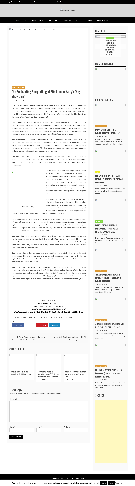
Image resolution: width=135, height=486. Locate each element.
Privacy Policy (73, 2)
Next (122, 46)
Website (67, 427)
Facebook (18, 325)
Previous (98, 46)
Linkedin (55, 325)
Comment (13, 399)
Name (12, 427)
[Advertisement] (111, 431)
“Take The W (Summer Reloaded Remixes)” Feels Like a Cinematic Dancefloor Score (48, 374)
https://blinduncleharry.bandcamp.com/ (48, 306)
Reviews (67, 20)
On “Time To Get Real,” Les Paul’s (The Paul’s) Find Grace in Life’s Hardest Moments (108, 373)
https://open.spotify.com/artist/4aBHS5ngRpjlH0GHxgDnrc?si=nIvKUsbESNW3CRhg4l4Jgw (49, 312)
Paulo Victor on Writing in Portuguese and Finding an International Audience (106, 228)
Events (77, 20)
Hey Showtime (62, 317)
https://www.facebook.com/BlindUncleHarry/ (49, 309)
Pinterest (42, 325)
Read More (119, 483)
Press (26, 20)
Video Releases (54, 20)
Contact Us (33, 2)
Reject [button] (111, 483)
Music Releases (38, 20)
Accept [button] (103, 483)
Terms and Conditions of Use (59, 2)
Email (39, 427)
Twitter (31, 325)
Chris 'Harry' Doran (52, 317)
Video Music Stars (103, 20)
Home (21, 2)
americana (22, 317)
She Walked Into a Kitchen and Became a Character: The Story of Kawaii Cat (109, 179)
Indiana (70, 317)
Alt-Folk (16, 317)
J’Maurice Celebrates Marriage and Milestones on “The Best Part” (75, 374)
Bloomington (42, 317)
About (26, 2)
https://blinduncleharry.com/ (48, 303)
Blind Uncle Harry (32, 317)
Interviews (89, 20)
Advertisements (43, 2)
